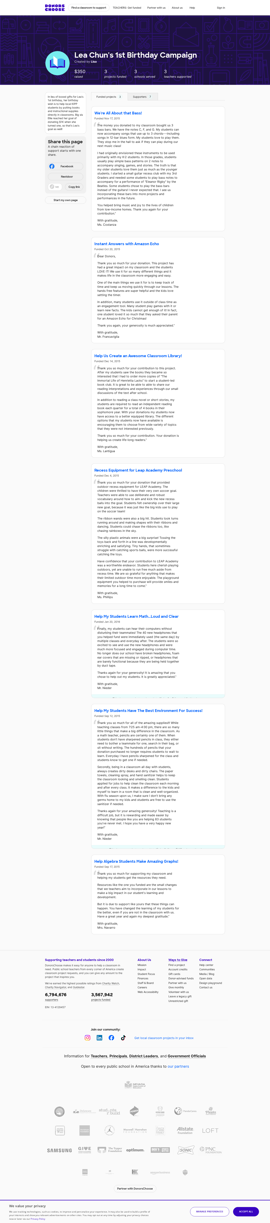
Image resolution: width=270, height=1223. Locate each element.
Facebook (67, 166)
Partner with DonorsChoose (135, 1188)
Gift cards (174, 973)
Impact (142, 969)
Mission (142, 964)
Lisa (94, 61)
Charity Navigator (55, 987)
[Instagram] (87, 1038)
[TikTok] (123, 1038)
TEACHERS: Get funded (127, 7)
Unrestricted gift (178, 1000)
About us (177, 7)
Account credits (177, 969)
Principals (118, 1056)
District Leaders (143, 1056)
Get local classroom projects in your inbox (164, 1038)
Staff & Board (146, 982)
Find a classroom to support (88, 7)
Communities (207, 969)
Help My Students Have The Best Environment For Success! (148, 710)
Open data (205, 978)
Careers (142, 987)
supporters (55, 996)
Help (192, 7)
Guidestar (78, 987)
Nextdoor (67, 176)
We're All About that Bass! (118, 113)
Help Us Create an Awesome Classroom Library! (138, 355)
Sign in (221, 7)
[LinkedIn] (99, 1038)
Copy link (74, 187)
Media (203, 973)
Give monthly (176, 987)
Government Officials (187, 1056)
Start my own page (66, 200)
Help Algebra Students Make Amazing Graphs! (136, 861)
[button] (65, 187)
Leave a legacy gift (180, 996)
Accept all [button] (246, 1211)
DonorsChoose (55, 7)
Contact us (205, 987)
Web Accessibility (148, 991)
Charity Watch (110, 983)
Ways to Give (177, 960)
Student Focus (146, 973)
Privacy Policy (38, 1218)
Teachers (99, 1056)
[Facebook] (111, 1038)
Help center (206, 964)
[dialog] (135, 1211)
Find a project (176, 964)
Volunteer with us (178, 991)
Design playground (210, 982)
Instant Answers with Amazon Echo (126, 243)
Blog (211, 973)
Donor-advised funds (181, 978)
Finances (143, 978)
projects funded (102, 996)
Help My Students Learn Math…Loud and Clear (136, 616)
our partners (178, 1066)
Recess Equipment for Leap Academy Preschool (138, 470)
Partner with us (156, 7)
